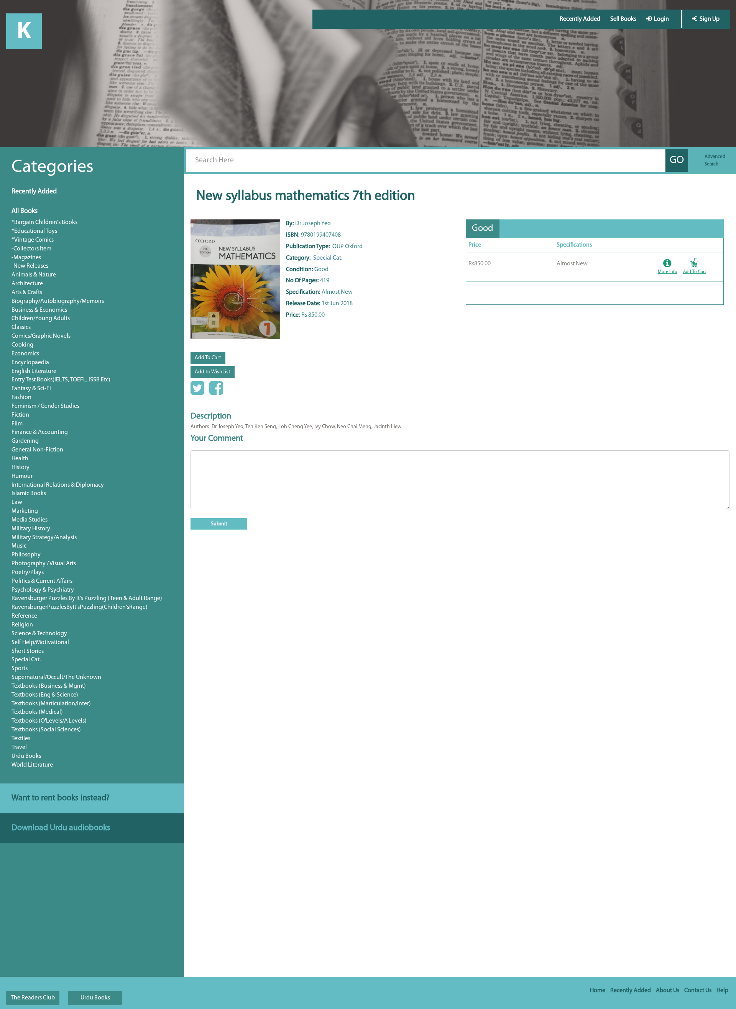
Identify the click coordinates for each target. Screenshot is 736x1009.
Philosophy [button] (26, 555)
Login (660, 19)
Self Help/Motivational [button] (40, 642)
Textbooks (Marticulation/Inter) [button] (51, 704)
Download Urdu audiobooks (61, 828)
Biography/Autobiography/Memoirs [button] (58, 301)
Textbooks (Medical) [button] (37, 712)
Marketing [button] (25, 511)
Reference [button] (24, 616)
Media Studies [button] (30, 520)
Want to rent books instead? (61, 798)
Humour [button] (22, 476)
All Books (25, 211)
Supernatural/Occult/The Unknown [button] (56, 677)
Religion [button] (22, 625)
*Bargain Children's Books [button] (44, 222)
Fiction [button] (20, 415)
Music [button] (19, 546)
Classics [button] (21, 327)
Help (722, 991)
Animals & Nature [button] (34, 275)
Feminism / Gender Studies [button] (45, 406)
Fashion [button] (21, 397)
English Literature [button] (34, 371)
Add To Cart (208, 358)
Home (597, 991)
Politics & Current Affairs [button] (42, 581)
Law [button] (17, 502)
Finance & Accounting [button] (40, 432)
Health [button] (20, 459)
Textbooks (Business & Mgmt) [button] (49, 686)
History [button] (21, 467)
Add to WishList (212, 372)
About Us (667, 991)
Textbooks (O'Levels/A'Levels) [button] (49, 721)
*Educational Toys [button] (34, 231)
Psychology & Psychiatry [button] (43, 590)
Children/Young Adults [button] (41, 319)
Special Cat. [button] (26, 660)
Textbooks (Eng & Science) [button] (45, 695)
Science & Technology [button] (39, 634)
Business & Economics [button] (39, 310)
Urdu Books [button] (26, 756)
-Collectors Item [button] (31, 249)
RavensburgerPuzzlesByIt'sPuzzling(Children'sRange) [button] (80, 607)
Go (677, 160)
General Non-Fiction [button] (37, 450)
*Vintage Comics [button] (33, 240)
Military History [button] (31, 529)
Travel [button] (19, 747)
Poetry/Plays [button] (28, 572)
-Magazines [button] (26, 258)
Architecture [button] (27, 284)
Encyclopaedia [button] (30, 363)
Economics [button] (25, 354)
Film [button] (17, 424)
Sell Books (623, 19)
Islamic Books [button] (29, 494)
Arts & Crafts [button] (27, 292)
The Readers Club (33, 998)
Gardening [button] (25, 441)
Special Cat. (327, 258)
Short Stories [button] (28, 651)
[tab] (482, 228)
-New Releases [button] (30, 266)
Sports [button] (20, 669)
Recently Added (580, 19)
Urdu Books (95, 998)
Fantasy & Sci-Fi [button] (31, 389)
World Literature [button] (32, 765)
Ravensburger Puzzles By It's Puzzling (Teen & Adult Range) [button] (87, 598)
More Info (667, 272)
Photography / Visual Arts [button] (44, 564)
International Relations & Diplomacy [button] (58, 485)
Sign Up (708, 19)
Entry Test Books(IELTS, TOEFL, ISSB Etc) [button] (61, 380)
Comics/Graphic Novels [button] (41, 336)
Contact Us (697, 991)
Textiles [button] (21, 739)
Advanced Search (715, 160)
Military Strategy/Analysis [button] (44, 538)
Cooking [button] (22, 345)
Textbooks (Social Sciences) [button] (46, 730)
